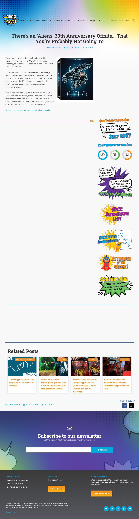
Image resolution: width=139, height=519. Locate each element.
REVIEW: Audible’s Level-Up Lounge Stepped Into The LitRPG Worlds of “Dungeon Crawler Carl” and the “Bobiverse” (85, 385)
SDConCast (83, 20)
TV (98, 20)
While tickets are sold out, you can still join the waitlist (27, 110)
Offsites (45, 20)
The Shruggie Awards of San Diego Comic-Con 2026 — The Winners (21, 382)
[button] (133, 20)
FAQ (127, 20)
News (22, 20)
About (112, 20)
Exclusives (35, 20)
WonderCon (70, 20)
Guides (57, 20)
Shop (92, 20)
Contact (121, 20)
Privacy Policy (11, 512)
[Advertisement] (69, 6)
